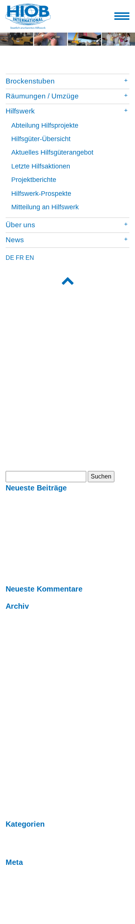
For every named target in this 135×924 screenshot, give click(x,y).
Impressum (20, 451)
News (15, 240)
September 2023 (28, 673)
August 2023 (22, 682)
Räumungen (22, 391)
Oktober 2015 (24, 772)
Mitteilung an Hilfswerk (45, 207)
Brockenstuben (30, 81)
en (30, 258)
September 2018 (28, 754)
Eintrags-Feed (25, 884)
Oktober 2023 (24, 664)
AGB (12, 442)
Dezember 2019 (27, 727)
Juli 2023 (18, 691)
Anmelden (19, 875)
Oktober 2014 (24, 781)
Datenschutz (22, 460)
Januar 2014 (22, 808)
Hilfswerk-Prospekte (41, 193)
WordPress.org (25, 902)
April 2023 (19, 700)
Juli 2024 (18, 655)
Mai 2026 (18, 628)
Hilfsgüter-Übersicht (40, 139)
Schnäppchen (24, 400)
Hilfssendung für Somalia (39, 501)
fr (20, 258)
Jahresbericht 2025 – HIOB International (59, 510)
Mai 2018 (18, 763)
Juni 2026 (19, 619)
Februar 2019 (24, 745)
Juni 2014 (19, 790)
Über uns (20, 225)
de (10, 258)
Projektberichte (33, 179)
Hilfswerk (20, 111)
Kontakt (16, 367)
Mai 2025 (18, 646)
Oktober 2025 (24, 637)
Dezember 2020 (27, 718)
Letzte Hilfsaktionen (40, 166)
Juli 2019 (18, 736)
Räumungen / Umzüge (42, 96)
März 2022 (20, 709)
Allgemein (19, 837)
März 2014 (20, 799)
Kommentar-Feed (29, 893)
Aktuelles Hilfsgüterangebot (52, 152)
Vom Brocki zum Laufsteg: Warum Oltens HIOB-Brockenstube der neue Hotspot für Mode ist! (60, 546)
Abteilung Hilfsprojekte (44, 125)
